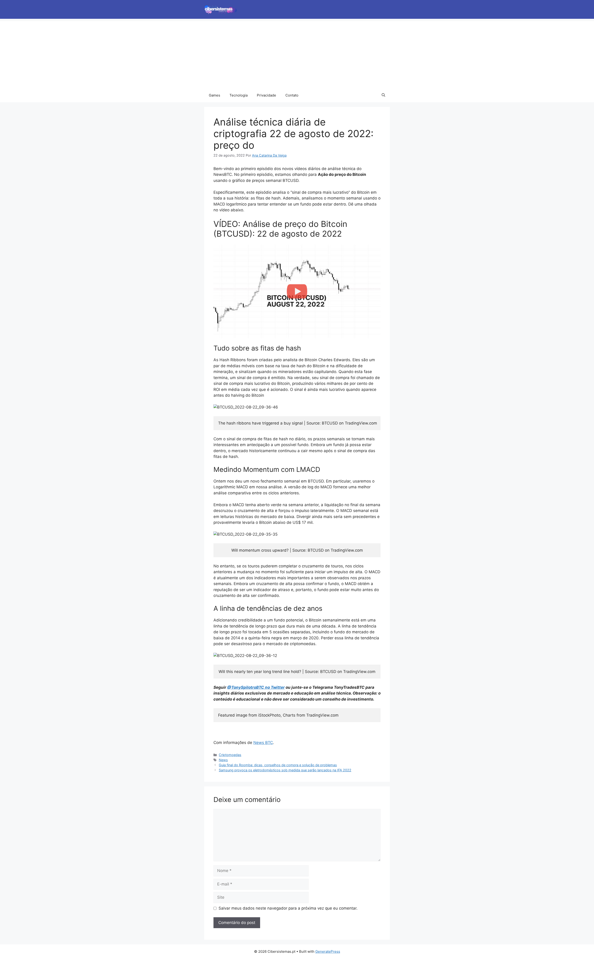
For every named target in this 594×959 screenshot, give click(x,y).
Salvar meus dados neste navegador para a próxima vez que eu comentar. (288, 908)
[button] (383, 95)
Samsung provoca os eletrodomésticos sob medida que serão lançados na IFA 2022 (285, 770)
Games (214, 95)
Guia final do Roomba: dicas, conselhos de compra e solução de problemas (278, 765)
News (223, 760)
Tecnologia (238, 95)
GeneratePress (327, 951)
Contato (291, 95)
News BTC (263, 742)
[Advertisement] (297, 53)
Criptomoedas (230, 755)
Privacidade (266, 95)
